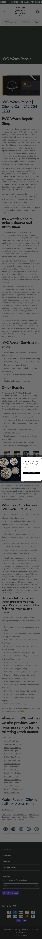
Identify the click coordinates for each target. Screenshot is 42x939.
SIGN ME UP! (31, 472)
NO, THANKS (31, 476)
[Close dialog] (41, 458)
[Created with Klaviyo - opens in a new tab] (21, 481)
